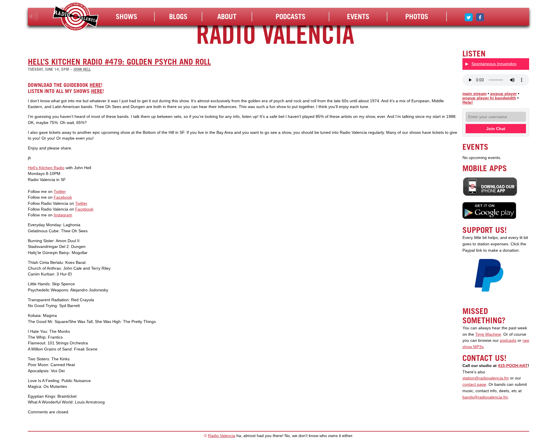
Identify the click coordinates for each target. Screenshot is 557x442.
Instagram (63, 215)
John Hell (82, 69)
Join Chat (495, 128)
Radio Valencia (221, 436)
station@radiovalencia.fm (485, 378)
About (226, 16)
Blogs (178, 16)
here (96, 91)
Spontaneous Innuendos (493, 63)
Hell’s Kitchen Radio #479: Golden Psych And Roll (119, 61)
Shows (126, 16)
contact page (474, 384)
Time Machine (488, 334)
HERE (95, 85)
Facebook (63, 197)
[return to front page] (75, 17)
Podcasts (290, 16)
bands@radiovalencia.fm (485, 397)
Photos (416, 16)
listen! (34, 16)
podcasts (508, 340)
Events (358, 16)
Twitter (60, 191)
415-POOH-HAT (513, 366)
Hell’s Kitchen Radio (46, 168)
